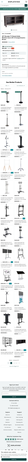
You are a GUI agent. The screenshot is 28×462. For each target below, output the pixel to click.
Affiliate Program (8, 424)
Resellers (7, 422)
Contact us (19, 58)
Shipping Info (19, 422)
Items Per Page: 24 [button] (13, 366)
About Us (8, 414)
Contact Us (19, 414)
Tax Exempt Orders (19, 424)
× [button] (26, 451)
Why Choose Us (7, 417)
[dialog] (14, 456)
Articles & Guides (8, 429)
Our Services (7, 427)
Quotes (19, 427)
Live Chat (15, 403)
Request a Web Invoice (19, 429)
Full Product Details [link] (7, 75)
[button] (26, 5)
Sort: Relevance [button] (20, 85)
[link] (14, 37)
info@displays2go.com (14, 408)
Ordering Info (19, 419)
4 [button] (16, 363)
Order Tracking (19, 417)
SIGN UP (14, 396)
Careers (7, 419)
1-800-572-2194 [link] (14, 405)
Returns (19, 432)
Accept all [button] (14, 459)
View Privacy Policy (22, 455)
